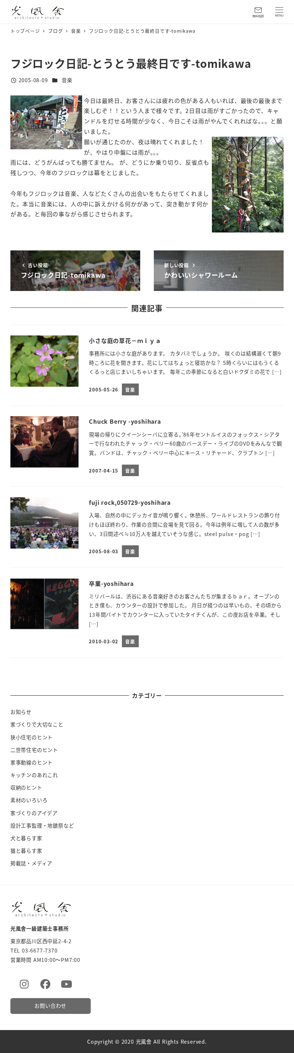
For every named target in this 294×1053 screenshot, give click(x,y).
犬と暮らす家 (26, 838)
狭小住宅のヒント (31, 737)
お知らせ (21, 711)
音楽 (67, 80)
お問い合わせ (50, 1005)
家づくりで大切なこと (36, 724)
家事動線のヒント (31, 762)
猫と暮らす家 (26, 850)
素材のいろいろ (29, 800)
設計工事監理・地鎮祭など (42, 825)
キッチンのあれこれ (34, 775)
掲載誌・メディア (31, 863)
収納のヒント (26, 787)
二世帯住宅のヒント (34, 749)
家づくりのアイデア (34, 813)
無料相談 (258, 16)
